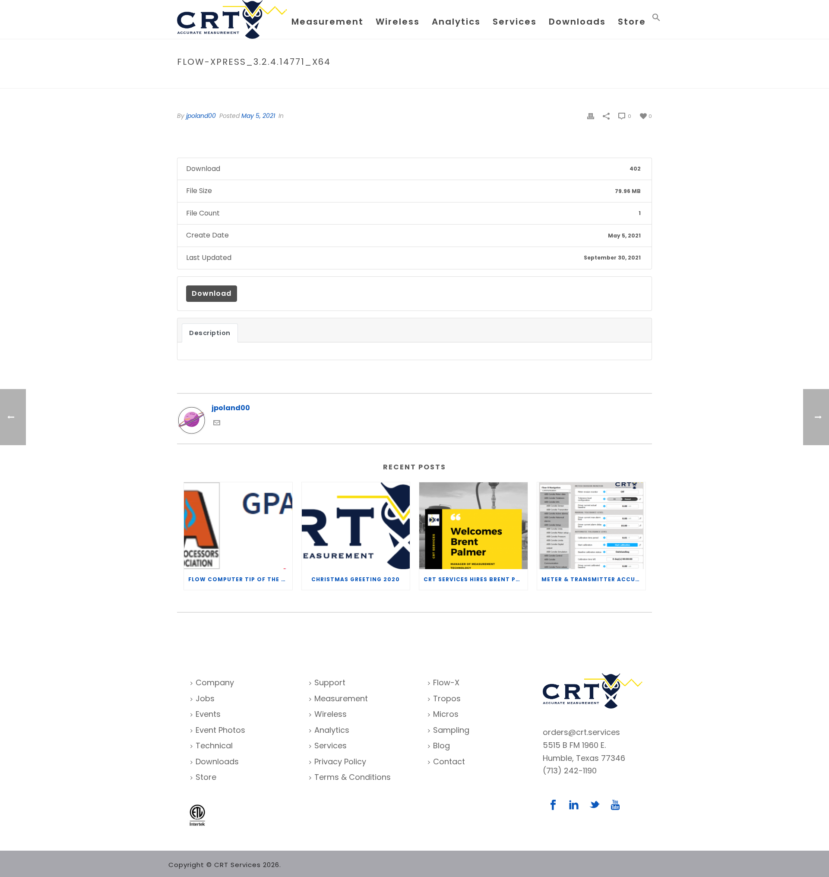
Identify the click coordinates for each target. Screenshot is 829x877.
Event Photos (220, 730)
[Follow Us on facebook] (553, 805)
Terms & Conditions (352, 777)
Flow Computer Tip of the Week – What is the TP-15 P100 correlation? (240, 579)
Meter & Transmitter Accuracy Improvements (593, 579)
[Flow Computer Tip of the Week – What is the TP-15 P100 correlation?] (238, 525)
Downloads (577, 22)
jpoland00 (201, 115)
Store (632, 22)
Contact (449, 761)
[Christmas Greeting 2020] (356, 525)
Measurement (327, 22)
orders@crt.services (581, 732)
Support (329, 682)
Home (530, 80)
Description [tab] (210, 333)
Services (515, 22)
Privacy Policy (340, 761)
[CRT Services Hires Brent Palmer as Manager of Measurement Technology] (473, 525)
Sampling (451, 730)
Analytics (456, 22)
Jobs (205, 698)
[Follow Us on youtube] (615, 805)
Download (211, 293)
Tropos (447, 698)
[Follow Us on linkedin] (574, 805)
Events (208, 714)
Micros (446, 714)
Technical (214, 745)
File (549, 80)
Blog (441, 745)
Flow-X (446, 682)
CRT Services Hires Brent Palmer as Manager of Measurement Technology (476, 579)
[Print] (590, 116)
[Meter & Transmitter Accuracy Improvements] (591, 525)
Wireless (398, 22)
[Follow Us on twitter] (594, 805)
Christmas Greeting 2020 (355, 579)
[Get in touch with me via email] (216, 424)
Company (215, 682)
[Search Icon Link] (656, 19)
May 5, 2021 (258, 115)
